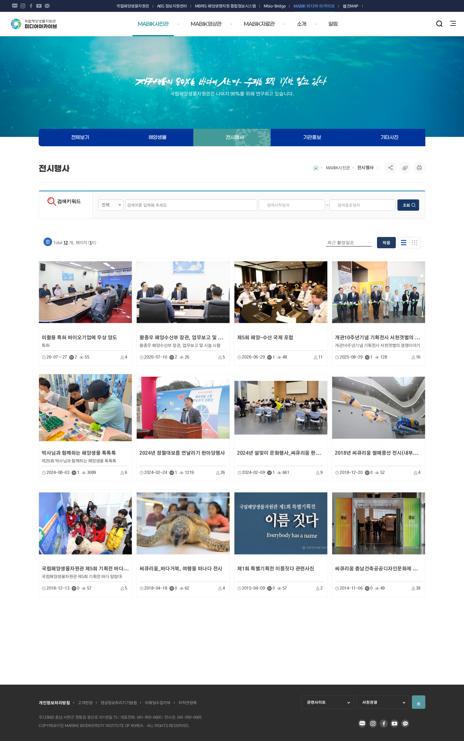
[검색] (439, 23)
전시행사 (365, 167)
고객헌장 (85, 703)
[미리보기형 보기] (414, 242)
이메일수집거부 (157, 703)
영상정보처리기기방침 (118, 703)
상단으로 (418, 702)
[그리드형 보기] (403, 242)
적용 (386, 243)
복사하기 (405, 167)
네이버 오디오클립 (55, 6)
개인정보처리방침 (54, 703)
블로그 (15, 6)
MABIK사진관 (338, 168)
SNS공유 (390, 167)
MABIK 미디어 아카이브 (38, 24)
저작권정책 (187, 703)
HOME (316, 167)
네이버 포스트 (63, 6)
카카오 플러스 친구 (47, 6)
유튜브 (39, 6)
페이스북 (31, 6)
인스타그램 (23, 6)
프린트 (419, 167)
